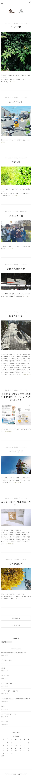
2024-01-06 (8, 447)
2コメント (23, 559)
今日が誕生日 (16, 563)
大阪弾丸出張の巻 (16, 268)
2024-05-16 (8, 97)
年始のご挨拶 (16, 451)
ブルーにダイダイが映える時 (8, 714)
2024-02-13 (8, 312)
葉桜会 (3, 706)
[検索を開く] (30, 2)
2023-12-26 (8, 498)
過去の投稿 (16, 618)
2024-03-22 (8, 264)
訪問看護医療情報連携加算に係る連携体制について (14, 652)
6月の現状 (16, 27)
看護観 (3, 668)
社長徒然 (16, 23)
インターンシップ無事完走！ (8, 683)
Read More (13, 81)
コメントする (24, 23)
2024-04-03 (8, 211)
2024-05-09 (8, 158)
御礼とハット (16, 102)
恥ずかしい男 (16, 316)
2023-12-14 (9, 559)
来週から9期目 (5, 675)
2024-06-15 (8, 23)
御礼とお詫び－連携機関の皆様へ (16, 503)
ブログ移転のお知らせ (6, 660)
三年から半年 (4, 721)
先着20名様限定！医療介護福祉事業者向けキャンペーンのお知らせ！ (16, 397)
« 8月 (2, 756)
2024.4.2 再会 (16, 215)
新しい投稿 (16, 625)
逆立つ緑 (16, 162)
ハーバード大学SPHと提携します (9, 691)
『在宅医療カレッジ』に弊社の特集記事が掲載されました (15, 698)
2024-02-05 (8, 390)
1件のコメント (23, 211)
